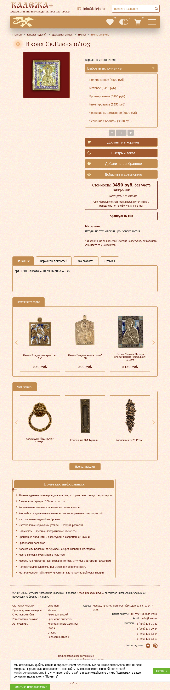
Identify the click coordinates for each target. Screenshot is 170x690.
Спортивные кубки (23, 614)
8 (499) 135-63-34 (147, 633)
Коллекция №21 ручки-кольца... (40, 440)
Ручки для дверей (58, 614)
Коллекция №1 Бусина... (85, 440)
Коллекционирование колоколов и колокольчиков (49, 507)
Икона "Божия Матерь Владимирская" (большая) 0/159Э (130, 356)
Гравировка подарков (32, 542)
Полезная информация (64, 484)
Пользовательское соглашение (76, 655)
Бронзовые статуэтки (60, 619)
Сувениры (53, 605)
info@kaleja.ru (150, 618)
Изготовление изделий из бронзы (39, 519)
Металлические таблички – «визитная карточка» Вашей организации (61, 572)
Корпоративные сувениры (63, 623)
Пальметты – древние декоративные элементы (47, 531)
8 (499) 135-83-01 (147, 638)
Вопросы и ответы (58, 636)
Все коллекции (85, 466)
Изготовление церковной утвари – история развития (51, 525)
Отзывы (52, 632)
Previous (16, 342)
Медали (52, 610)
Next (153, 342)
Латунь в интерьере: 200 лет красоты (42, 501)
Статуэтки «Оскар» (23, 605)
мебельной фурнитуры (90, 592)
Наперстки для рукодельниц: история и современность (52, 566)
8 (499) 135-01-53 (147, 623)
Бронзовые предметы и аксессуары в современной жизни (54, 536)
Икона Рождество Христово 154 (40, 357)
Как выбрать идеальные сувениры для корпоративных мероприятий (60, 513)
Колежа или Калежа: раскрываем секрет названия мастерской (57, 548)
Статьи (52, 627)
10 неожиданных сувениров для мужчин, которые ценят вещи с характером (65, 495)
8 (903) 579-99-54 (147, 628)
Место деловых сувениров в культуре (42, 554)
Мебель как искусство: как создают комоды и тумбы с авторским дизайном (65, 560)
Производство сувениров (26, 610)
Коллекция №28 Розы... (130, 440)
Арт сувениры (20, 623)
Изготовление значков (25, 619)
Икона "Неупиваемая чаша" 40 (85, 357)
